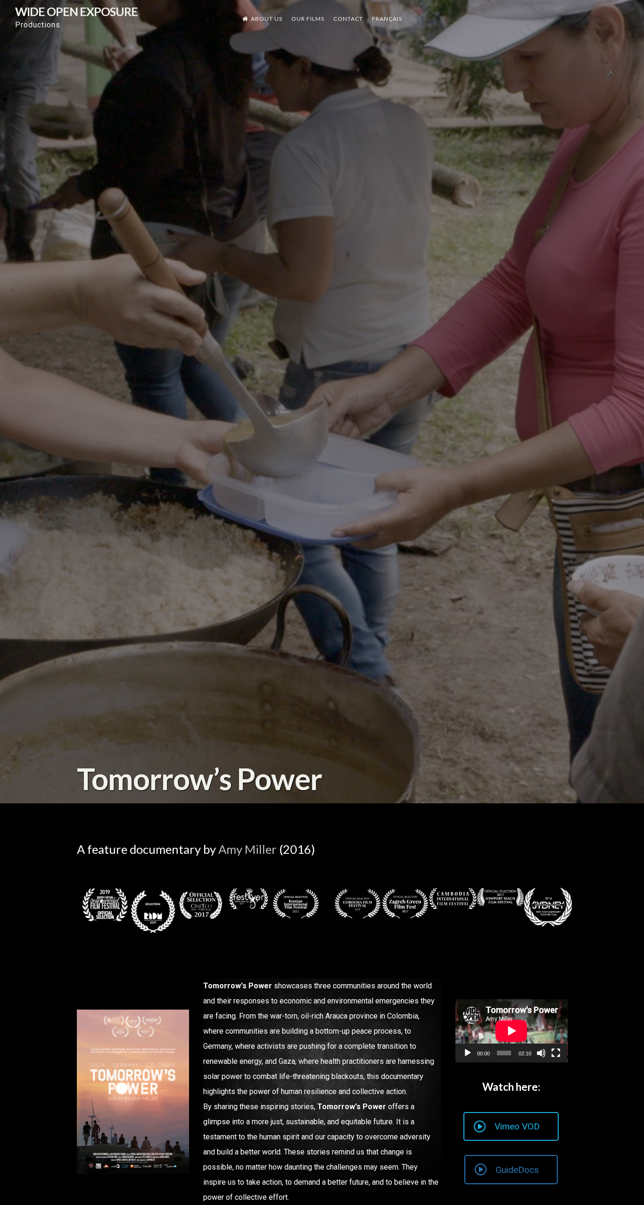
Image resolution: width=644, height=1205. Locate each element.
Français (387, 18)
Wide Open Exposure (76, 11)
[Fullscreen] (556, 1053)
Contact (348, 18)
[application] (511, 1030)
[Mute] (541, 1053)
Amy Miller (247, 849)
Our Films (307, 18)
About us (266, 18)
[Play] (467, 1053)
